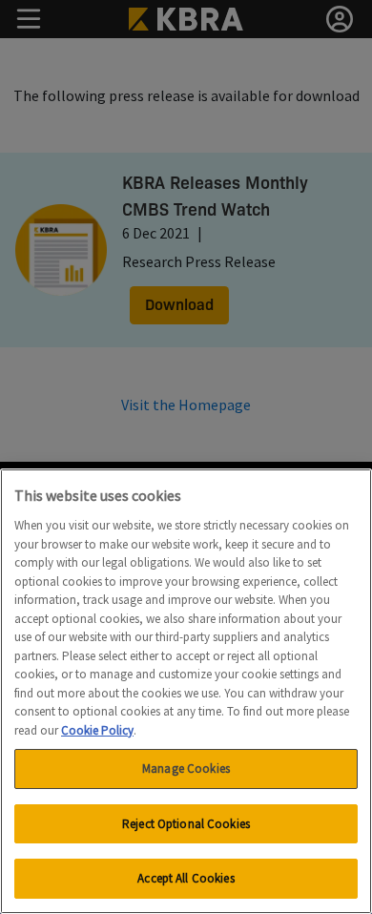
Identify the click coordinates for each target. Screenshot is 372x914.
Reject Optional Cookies (186, 824)
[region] (186, 691)
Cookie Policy (97, 730)
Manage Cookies (186, 768)
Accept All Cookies (185, 878)
